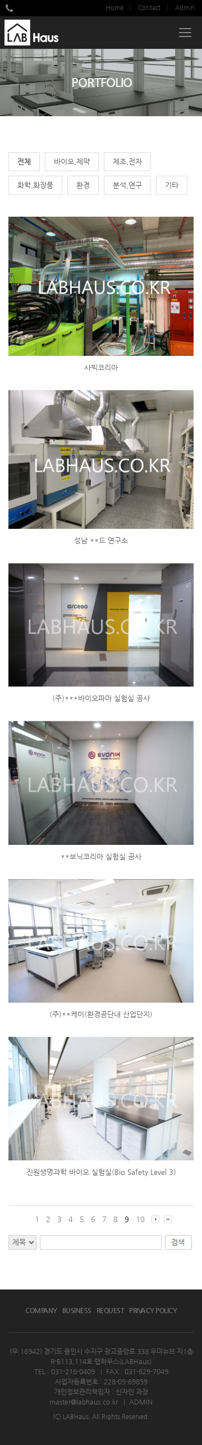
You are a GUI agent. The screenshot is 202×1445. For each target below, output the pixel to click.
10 (140, 1219)
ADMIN (141, 1402)
